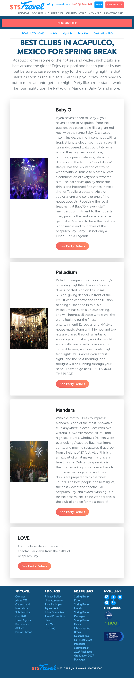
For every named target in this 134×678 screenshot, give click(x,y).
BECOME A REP (113, 13)
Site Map (50, 624)
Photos (28, 632)
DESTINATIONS (75, 13)
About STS (21, 600)
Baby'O (63, 110)
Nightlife (67, 33)
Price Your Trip (114, 4)
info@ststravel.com (58, 4)
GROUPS (94, 13)
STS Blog (50, 628)
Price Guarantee (54, 612)
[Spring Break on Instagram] (107, 597)
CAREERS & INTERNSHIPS (47, 13)
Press (18, 632)
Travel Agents (23, 620)
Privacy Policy (53, 596)
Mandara (65, 410)
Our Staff (20, 616)
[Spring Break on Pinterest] (114, 602)
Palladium (66, 272)
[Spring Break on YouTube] (107, 602)
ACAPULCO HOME (33, 33)
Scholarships (22, 612)
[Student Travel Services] (24, 5)
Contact (20, 596)
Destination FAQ (103, 33)
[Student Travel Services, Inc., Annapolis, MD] (114, 636)
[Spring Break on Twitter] (120, 597)
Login (99, 4)
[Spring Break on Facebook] (114, 597)
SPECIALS (23, 13)
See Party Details (72, 246)
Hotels (53, 33)
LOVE (24, 538)
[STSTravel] (44, 667)
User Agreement (54, 600)
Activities (83, 33)
